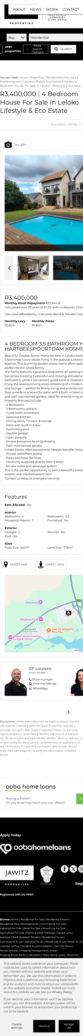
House (68, 81)
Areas (53, 950)
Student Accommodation (37, 946)
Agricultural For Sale (12, 932)
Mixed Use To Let (55, 941)
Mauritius (72, 955)
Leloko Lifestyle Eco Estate (42, 81)
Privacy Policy (62, 992)
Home (15, 919)
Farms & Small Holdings (40, 932)
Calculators (34, 955)
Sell (56, 946)
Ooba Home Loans (53, 955)
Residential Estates (57, 919)
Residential (54, 77)
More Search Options (37, 49)
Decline (44, 1026)
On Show (66, 946)
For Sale (70, 77)
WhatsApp (40, 688)
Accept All (69, 1026)
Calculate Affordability (21, 314)
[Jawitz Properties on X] (73, 869)
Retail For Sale (32, 928)
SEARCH (66, 49)
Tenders (35, 937)
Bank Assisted (20, 937)
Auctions (5, 937)
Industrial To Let (34, 941)
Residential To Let (52, 937)
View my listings (44, 683)
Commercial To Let (11, 941)
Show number (42, 679)
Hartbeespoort (10, 81)
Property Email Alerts (12, 955)
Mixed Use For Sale (54, 928)
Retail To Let (75, 941)
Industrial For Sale (10, 928)
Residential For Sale (32, 919)
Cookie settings (16, 1026)
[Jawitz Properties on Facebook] (64, 869)
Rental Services (9, 950)
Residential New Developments (19, 923)
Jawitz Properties (31, 77)
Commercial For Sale (53, 923)
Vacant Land (64, 932)
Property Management (34, 950)
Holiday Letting (10, 946)
